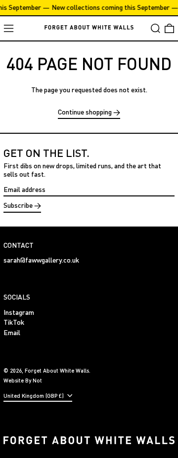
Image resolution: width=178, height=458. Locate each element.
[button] (155, 28)
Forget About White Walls (57, 370)
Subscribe (18, 205)
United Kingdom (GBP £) (34, 395)
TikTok (13, 322)
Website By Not (22, 380)
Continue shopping (85, 112)
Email (11, 333)
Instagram (18, 312)
